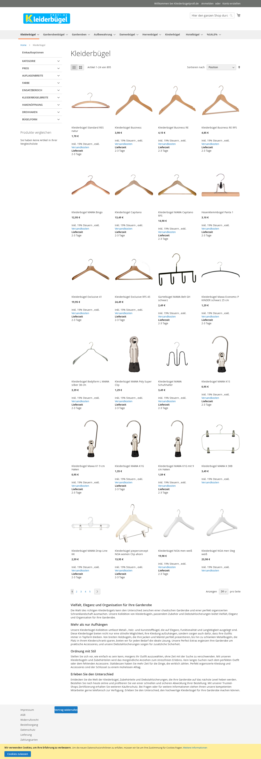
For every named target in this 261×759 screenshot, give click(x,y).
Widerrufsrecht (29, 719)
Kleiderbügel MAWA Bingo (87, 212)
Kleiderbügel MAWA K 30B (217, 466)
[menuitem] (28, 34)
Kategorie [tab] (29, 61)
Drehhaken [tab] (29, 112)
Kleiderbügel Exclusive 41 (87, 296)
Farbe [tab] (26, 83)
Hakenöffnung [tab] (32, 104)
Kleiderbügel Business (128, 127)
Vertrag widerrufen (66, 709)
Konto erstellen (231, 3)
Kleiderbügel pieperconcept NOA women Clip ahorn (131, 552)
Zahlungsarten (29, 739)
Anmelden (207, 3)
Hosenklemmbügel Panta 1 (217, 212)
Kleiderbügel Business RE (173, 127)
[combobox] (212, 15)
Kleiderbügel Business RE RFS (219, 127)
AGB (22, 714)
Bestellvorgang (29, 724)
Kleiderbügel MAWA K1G (129, 466)
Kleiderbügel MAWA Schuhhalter (170, 383)
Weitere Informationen (195, 747)
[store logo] (46, 18)
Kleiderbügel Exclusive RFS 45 (132, 296)
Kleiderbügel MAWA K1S (216, 381)
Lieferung (26, 734)
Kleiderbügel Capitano (128, 212)
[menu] (130, 34)
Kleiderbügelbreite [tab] (35, 97)
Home (23, 45)
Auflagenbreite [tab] (32, 75)
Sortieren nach (196, 67)
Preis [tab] (25, 68)
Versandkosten (80, 147)
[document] (130, 751)
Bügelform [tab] (29, 119)
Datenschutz (27, 729)
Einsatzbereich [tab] (32, 90)
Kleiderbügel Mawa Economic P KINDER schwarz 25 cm (220, 298)
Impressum (27, 709)
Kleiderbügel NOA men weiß (175, 550)
